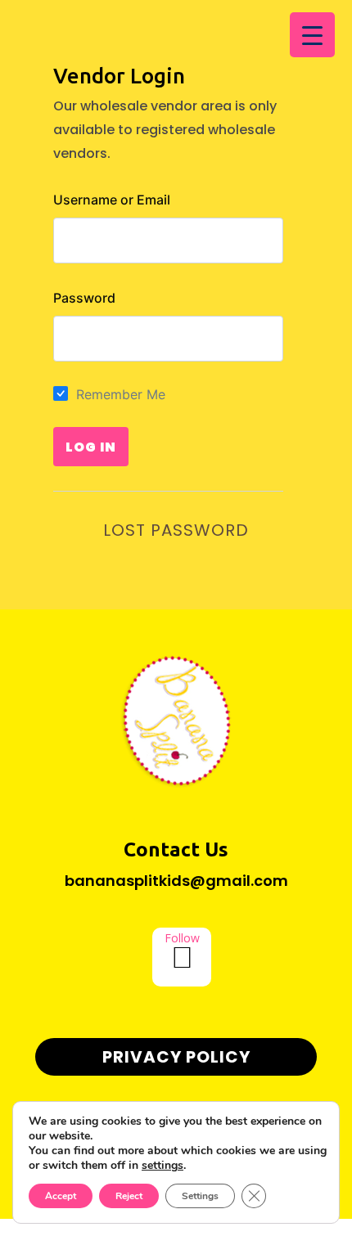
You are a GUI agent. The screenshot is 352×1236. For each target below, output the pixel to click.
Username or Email (111, 199)
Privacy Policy (176, 1056)
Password (84, 298)
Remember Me (120, 394)
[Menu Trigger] (312, 34)
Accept (60, 1195)
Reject (128, 1195)
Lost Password (176, 530)
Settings (200, 1195)
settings (162, 1165)
